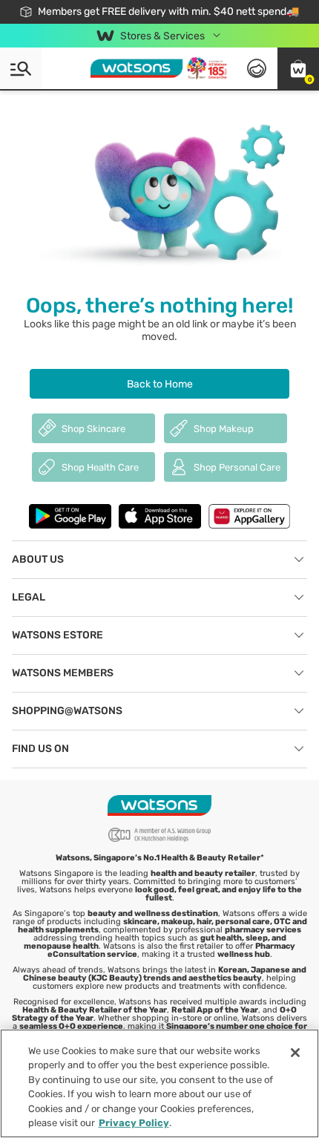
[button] (298, 68)
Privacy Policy (134, 1122)
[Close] (295, 1052)
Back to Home (160, 384)
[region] (159, 1083)
